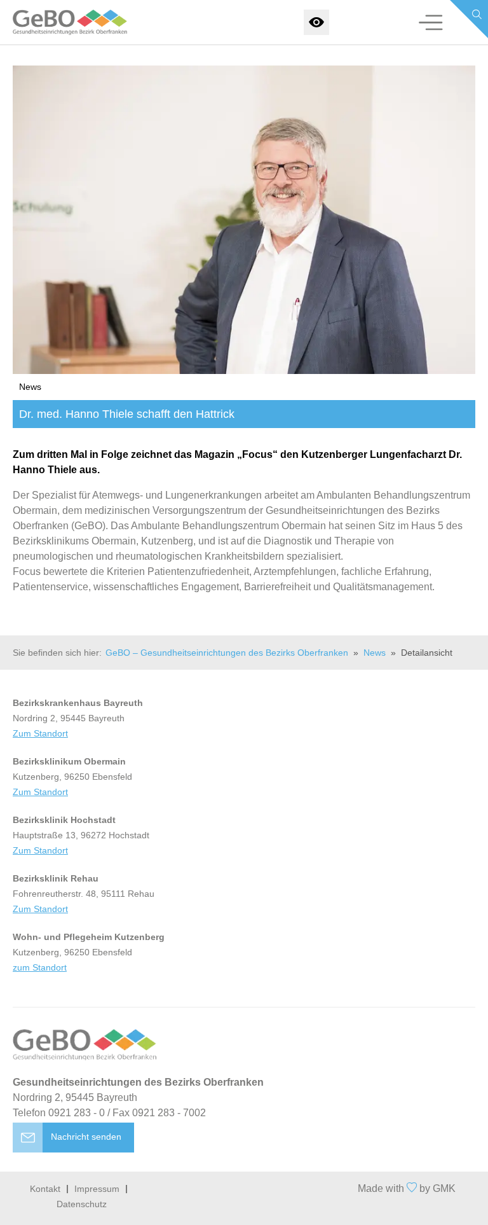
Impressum (96, 1189)
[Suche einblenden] (469, 19)
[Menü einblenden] (431, 22)
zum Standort (40, 967)
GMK (444, 1188)
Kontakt (45, 1189)
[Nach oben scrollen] (244, 1198)
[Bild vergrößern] (244, 220)
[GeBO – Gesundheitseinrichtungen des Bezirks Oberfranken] (58, 22)
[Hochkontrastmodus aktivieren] (316, 22)
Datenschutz (82, 1204)
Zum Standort (40, 733)
